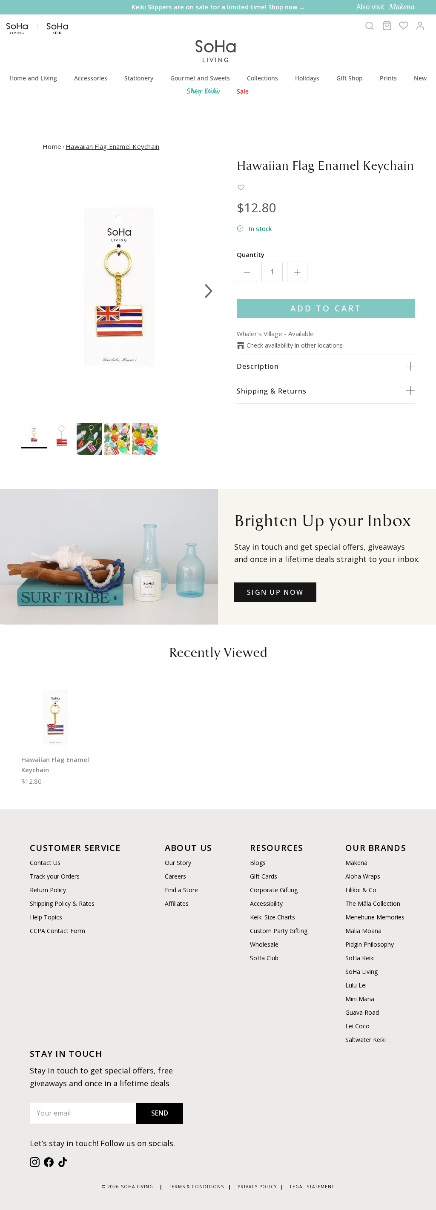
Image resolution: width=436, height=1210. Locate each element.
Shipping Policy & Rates (62, 903)
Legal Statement (312, 1187)
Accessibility (266, 903)
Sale (243, 91)
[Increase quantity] (297, 272)
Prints (388, 78)
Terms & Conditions (196, 1187)
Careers (175, 876)
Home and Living (33, 78)
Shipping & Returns (272, 391)
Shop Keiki (203, 91)
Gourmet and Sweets (200, 78)
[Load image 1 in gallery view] (119, 286)
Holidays (307, 78)
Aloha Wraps (362, 876)
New (420, 78)
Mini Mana (359, 999)
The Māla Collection (372, 903)
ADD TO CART (325, 308)
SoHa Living (361, 971)
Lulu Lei (356, 985)
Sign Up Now (275, 592)
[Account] (420, 25)
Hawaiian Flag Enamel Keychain (112, 146)
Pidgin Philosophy (369, 944)
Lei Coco (357, 1026)
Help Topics (46, 917)
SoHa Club (264, 958)
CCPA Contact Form (57, 931)
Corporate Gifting (274, 890)
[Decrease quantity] (247, 272)
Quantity (250, 254)
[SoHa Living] (216, 50)
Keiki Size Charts (272, 917)
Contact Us (45, 863)
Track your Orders (55, 876)
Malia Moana (363, 931)
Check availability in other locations (295, 345)
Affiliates (177, 903)
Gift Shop (349, 78)
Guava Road (362, 1012)
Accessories (90, 78)
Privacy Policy (257, 1187)
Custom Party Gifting (278, 931)
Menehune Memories (374, 917)
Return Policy (48, 890)
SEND (159, 1113)
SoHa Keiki (360, 958)
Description (258, 366)
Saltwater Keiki (365, 1040)
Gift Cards (263, 876)
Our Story (178, 863)
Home (52, 146)
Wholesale (264, 944)
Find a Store (181, 890)
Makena (356, 863)
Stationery (138, 78)
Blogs (258, 863)
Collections (262, 78)
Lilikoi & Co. (361, 890)
